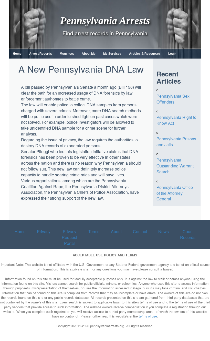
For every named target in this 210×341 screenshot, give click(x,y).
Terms (93, 231)
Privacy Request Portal (69, 237)
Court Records (187, 234)
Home (17, 53)
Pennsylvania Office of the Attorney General (174, 193)
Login (172, 53)
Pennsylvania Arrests (105, 20)
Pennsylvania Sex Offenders (173, 99)
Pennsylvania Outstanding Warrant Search (175, 166)
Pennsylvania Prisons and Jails (176, 141)
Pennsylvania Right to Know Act (176, 120)
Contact (140, 231)
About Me (89, 53)
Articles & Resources (145, 53)
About (116, 231)
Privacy (43, 231)
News (163, 231)
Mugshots (67, 53)
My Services (112, 53)
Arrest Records (40, 53)
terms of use (148, 316)
